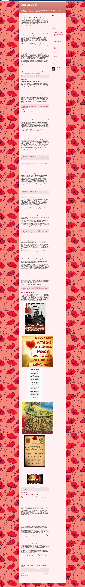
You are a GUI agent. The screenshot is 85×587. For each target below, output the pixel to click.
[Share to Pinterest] (39, 75)
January (55, 57)
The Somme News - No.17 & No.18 (29, 494)
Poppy (25, 489)
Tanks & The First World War (38, 106)
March (55, 55)
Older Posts (47, 573)
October (55, 45)
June (54, 51)
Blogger (50, 580)
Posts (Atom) (26, 575)
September (55, 47)
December (55, 29)
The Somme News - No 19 (27, 237)
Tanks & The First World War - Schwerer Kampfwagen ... (58, 38)
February (55, 56)
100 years (24, 106)
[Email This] (35, 75)
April (54, 53)
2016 (54, 28)
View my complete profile (59, 68)
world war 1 (26, 107)
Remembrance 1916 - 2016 (27, 292)
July (54, 49)
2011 (54, 63)
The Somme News (28, 232)
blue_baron (44, 580)
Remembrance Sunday (33, 489)
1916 (26, 106)
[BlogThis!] (36, 75)
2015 (54, 59)
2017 (54, 27)
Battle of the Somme (31, 157)
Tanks (34, 106)
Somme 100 (36, 157)
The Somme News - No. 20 (27, 197)
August (55, 48)
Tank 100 (32, 106)
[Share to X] (37, 75)
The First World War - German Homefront (31, 17)
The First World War (45, 106)
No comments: (32, 75)
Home (35, 573)
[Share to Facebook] (38, 75)
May (54, 52)
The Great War (23, 107)
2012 (54, 62)
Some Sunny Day (29, 4)
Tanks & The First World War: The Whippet (31, 81)
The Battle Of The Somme (27, 111)
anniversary (28, 106)
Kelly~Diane (58, 67)
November (55, 31)
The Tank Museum (41, 192)
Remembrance (28, 489)
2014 (54, 60)
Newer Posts (23, 573)
